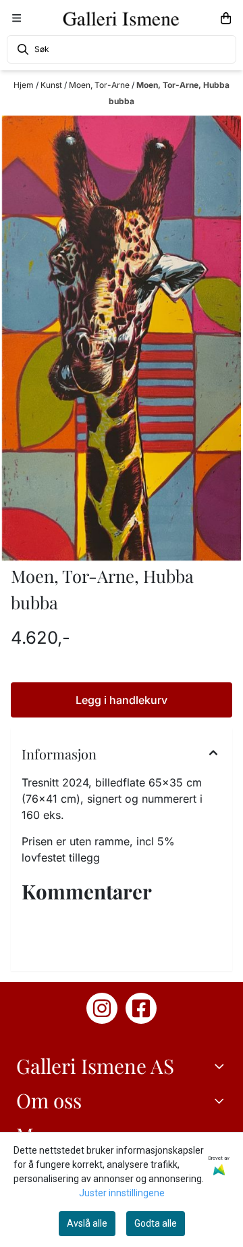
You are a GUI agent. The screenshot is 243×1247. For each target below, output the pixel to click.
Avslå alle (87, 1223)
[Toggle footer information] (221, 1066)
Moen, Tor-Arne (100, 85)
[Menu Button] (16, 17)
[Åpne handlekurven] (225, 18)
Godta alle (155, 1223)
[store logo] (121, 18)
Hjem (25, 85)
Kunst (52, 85)
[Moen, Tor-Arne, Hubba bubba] (121, 338)
